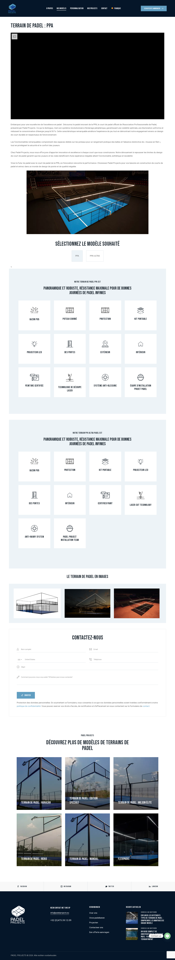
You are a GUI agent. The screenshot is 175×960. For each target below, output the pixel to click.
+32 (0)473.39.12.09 (60, 920)
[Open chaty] (167, 936)
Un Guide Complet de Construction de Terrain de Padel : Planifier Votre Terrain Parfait (152, 935)
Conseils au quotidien (149, 912)
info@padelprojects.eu (59, 913)
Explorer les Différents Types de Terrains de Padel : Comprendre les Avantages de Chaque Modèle (152, 919)
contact (146, 706)
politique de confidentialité (29, 706)
